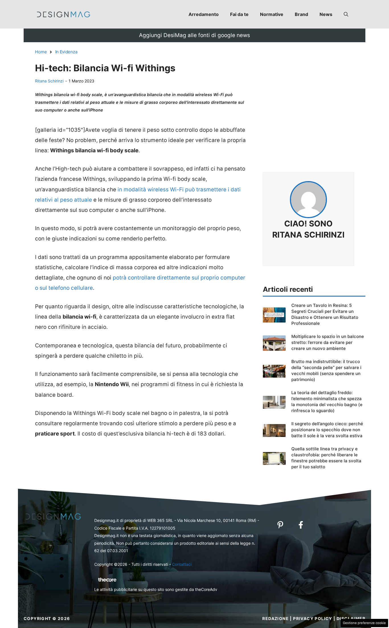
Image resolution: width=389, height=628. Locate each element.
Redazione (275, 618)
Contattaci (181, 564)
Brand (301, 14)
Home (41, 51)
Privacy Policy (312, 618)
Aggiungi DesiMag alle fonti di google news (194, 35)
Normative (271, 14)
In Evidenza (66, 51)
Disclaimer (351, 618)
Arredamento (204, 14)
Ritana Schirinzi (49, 80)
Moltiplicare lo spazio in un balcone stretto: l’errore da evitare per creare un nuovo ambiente (327, 342)
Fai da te (239, 14)
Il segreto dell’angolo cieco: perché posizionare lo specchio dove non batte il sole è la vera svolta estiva (327, 429)
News (326, 14)
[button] (346, 14)
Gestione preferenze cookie (364, 623)
